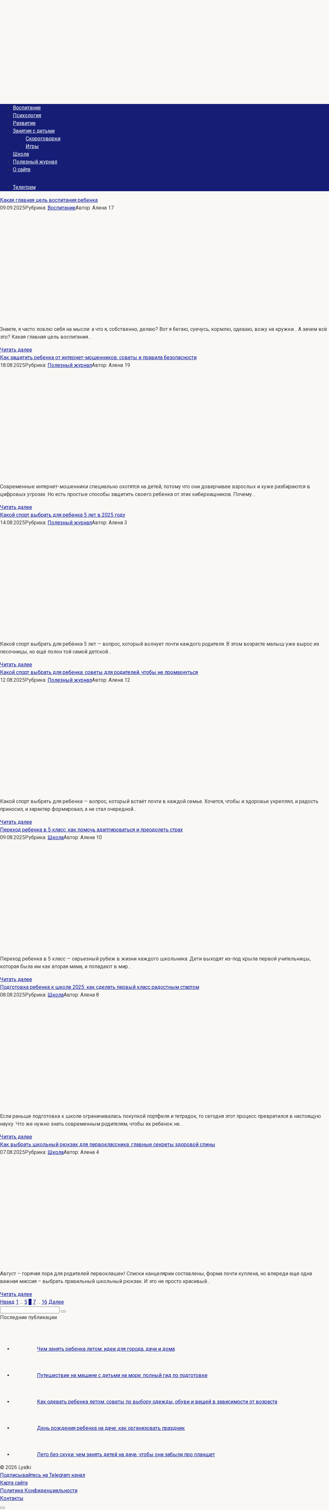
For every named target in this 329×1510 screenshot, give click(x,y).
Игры (32, 146)
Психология (27, 115)
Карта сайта (14, 1483)
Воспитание (27, 108)
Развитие (24, 123)
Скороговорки (43, 139)
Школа (21, 154)
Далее (56, 1302)
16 (44, 1302)
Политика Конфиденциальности (38, 1490)
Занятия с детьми (34, 131)
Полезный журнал (35, 162)
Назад (7, 1302)
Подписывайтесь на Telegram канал (42, 1475)
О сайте (22, 169)
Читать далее (16, 350)
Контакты (11, 1498)
